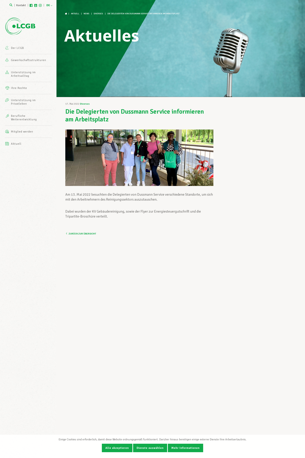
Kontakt (21, 5)
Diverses (85, 103)
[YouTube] (35, 5)
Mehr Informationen (185, 448)
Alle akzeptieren (117, 448)
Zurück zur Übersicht (82, 233)
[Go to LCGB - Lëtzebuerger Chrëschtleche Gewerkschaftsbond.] (66, 13)
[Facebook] (31, 5)
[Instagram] (40, 5)
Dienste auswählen (150, 448)
